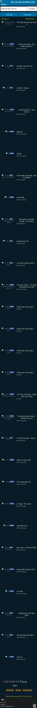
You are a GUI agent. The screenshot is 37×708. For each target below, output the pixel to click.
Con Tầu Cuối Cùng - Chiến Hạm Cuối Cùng (26, 395)
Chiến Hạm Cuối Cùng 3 (25, 351)
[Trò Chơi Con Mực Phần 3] (8, 265)
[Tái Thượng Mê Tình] (8, 482)
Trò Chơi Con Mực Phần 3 (26, 263)
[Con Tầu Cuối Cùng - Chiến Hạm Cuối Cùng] (8, 396)
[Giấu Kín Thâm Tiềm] (8, 460)
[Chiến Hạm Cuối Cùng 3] (8, 352)
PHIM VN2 (4, 4)
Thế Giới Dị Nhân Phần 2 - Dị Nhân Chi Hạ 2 (27, 417)
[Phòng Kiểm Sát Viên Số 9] (8, 571)
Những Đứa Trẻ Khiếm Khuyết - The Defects (26, 220)
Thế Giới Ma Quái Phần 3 (25, 635)
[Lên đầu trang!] (34, 706)
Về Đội (19, 154)
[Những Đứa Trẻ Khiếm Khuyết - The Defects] (8, 222)
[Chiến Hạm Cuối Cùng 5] (8, 308)
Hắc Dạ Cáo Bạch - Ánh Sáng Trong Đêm (26, 45)
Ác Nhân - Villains (23, 88)
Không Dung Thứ (22, 241)
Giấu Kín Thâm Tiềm (24, 460)
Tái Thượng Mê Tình (24, 482)
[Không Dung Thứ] (8, 241)
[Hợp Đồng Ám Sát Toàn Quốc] (8, 615)
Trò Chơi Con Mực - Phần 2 (26, 438)
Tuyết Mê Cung (22, 526)
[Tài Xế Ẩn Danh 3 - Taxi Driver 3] (8, 111)
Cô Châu (20, 591)
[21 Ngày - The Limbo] (8, 503)
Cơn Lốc (19, 657)
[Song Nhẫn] (8, 197)
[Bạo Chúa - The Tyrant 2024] (8, 549)
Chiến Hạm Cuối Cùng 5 (25, 307)
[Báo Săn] (9, 131)
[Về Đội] (8, 153)
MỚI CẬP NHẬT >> (30, 19)
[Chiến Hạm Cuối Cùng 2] (8, 374)
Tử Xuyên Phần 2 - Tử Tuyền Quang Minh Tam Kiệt (26, 286)
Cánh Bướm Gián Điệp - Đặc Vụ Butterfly (26, 176)
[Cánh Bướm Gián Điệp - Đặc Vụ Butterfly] (8, 177)
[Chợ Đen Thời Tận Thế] (8, 68)
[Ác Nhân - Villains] (8, 88)
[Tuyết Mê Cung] (8, 525)
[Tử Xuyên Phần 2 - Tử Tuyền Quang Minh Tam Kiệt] (8, 288)
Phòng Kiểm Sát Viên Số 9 (26, 569)
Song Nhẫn (20, 197)
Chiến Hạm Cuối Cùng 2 (25, 372)
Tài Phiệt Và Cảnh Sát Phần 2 (26, 23)
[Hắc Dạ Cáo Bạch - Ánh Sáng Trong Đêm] (8, 46)
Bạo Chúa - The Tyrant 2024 (26, 548)
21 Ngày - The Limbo (24, 504)
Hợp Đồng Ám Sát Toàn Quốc (26, 614)
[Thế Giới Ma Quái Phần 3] (8, 637)
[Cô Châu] (8, 591)
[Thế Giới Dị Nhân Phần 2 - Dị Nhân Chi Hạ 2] (8, 419)
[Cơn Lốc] (8, 657)
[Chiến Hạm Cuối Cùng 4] (8, 330)
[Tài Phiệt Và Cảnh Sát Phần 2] (8, 24)
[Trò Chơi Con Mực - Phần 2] (8, 440)
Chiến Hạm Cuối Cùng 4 (25, 329)
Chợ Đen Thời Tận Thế (24, 66)
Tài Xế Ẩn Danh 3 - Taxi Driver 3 (27, 111)
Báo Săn (20, 132)
